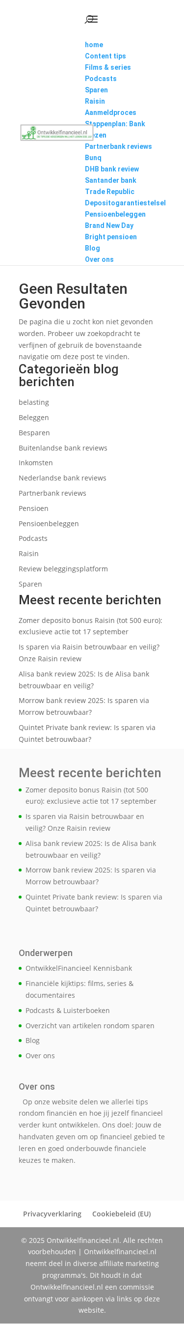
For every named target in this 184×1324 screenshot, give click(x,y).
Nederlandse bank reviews (62, 477)
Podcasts (33, 538)
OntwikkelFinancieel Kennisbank (79, 968)
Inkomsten (36, 462)
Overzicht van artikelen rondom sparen (90, 1025)
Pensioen (34, 508)
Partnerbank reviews (52, 493)
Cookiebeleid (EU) (121, 1213)
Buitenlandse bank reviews (63, 447)
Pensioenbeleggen (49, 523)
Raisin (29, 553)
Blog (33, 1040)
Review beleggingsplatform (63, 568)
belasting (34, 402)
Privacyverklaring (52, 1213)
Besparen (34, 432)
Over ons (40, 1055)
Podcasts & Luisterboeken (68, 1010)
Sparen (30, 584)
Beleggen (34, 417)
